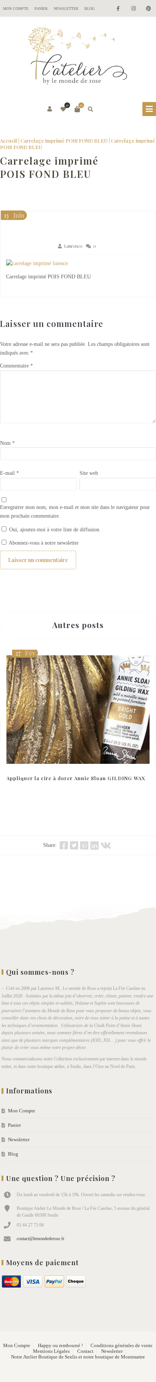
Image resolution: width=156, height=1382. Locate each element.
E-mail (9, 473)
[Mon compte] (50, 109)
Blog (89, 8)
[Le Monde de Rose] (78, 57)
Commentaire (16, 366)
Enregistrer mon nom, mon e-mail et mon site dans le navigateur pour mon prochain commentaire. (75, 511)
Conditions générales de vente (121, 1345)
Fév (25, 653)
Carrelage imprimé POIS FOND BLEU (64, 140)
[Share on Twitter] (74, 845)
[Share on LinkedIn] (94, 845)
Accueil (8, 140)
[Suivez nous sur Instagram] (133, 9)
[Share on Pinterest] (84, 845)
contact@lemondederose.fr (40, 1238)
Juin (14, 215)
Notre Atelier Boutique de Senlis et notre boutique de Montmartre (78, 1357)
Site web (89, 473)
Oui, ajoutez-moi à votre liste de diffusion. (54, 529)
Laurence (73, 246)
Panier (41, 8)
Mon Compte (15, 8)
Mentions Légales (51, 1351)
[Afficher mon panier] (77, 109)
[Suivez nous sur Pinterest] (148, 9)
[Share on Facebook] (64, 845)
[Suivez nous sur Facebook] (118, 9)
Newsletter (66, 8)
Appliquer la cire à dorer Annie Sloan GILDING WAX (75, 778)
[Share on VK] (106, 845)
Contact (85, 1351)
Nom (7, 443)
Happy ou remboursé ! (60, 1345)
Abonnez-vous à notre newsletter (43, 543)
